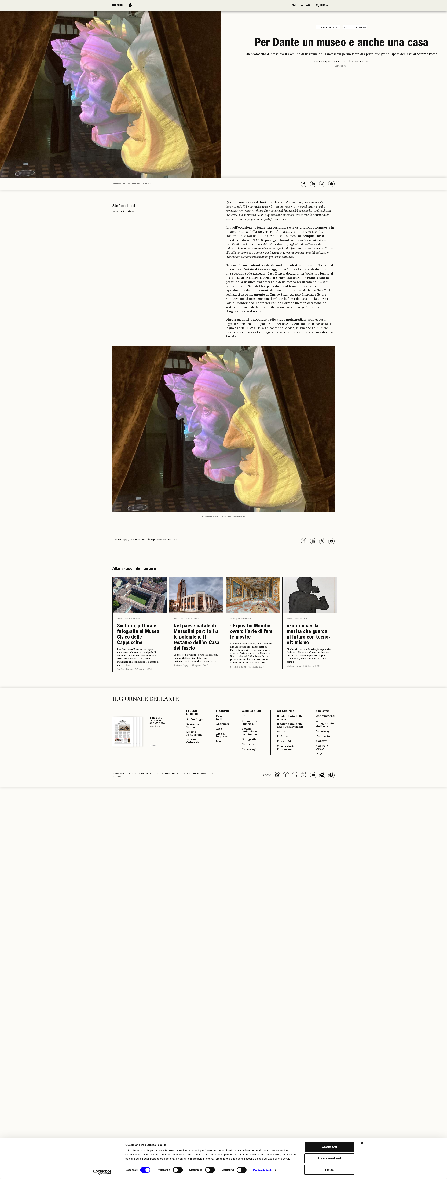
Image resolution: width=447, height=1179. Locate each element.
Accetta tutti (329, 1146)
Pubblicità (323, 736)
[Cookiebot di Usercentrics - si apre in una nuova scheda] (102, 1172)
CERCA (324, 5)
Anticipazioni (244, 619)
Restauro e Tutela (190, 619)
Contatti (321, 741)
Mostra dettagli (262, 1170)
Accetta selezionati (329, 1158)
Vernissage (249, 749)
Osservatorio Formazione (286, 748)
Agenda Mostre (132, 619)
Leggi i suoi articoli (123, 211)
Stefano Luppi (125, 669)
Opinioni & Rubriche (249, 722)
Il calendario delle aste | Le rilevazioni (290, 725)
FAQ (319, 753)
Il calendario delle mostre (290, 718)
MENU (120, 5)
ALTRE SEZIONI (251, 711)
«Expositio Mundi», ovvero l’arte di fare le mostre (251, 632)
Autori (281, 731)
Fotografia (249, 739)
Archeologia (194, 719)
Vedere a (248, 744)
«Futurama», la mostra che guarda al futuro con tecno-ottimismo (308, 635)
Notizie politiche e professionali (251, 732)
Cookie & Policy (322, 747)
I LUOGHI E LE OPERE (193, 713)
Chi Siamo (323, 711)
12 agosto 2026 (200, 665)
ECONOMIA (222, 711)
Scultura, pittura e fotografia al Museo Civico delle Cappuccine (138, 635)
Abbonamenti (300, 5)
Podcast (282, 736)
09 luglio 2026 (256, 667)
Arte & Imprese (222, 735)
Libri (245, 716)
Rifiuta (329, 1169)
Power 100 (284, 741)
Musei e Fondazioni (355, 27)
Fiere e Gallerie (221, 718)
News (119, 619)
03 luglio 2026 (312, 666)
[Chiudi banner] (362, 1143)
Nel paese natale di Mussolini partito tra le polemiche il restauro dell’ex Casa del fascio (196, 637)
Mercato (221, 741)
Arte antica (340, 66)
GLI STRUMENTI (286, 711)
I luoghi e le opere (328, 27)
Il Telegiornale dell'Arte (325, 724)
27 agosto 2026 (143, 669)
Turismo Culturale (192, 741)
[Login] (129, 5)
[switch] (178, 1170)
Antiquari (222, 724)
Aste (219, 729)
